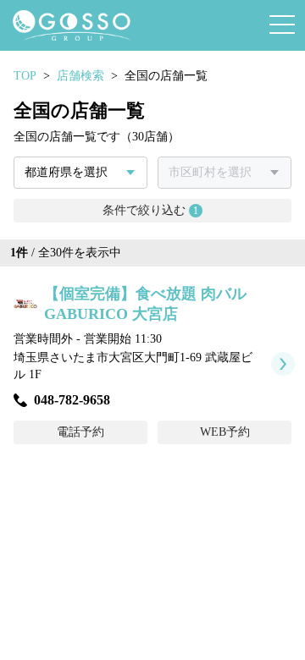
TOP (25, 75)
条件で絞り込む (150, 210)
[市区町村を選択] (224, 173)
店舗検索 (80, 75)
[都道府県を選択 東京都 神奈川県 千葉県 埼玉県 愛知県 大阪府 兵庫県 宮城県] (80, 173)
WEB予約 (225, 432)
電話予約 (80, 432)
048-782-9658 (72, 400)
